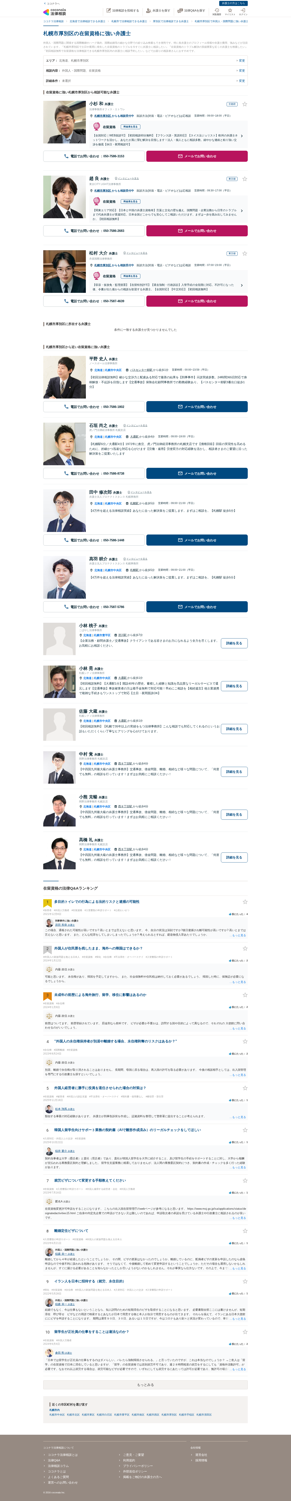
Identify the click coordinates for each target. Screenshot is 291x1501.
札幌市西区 (153, 1414)
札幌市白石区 (104, 1414)
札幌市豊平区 (102, 635)
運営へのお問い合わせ (63, 1482)
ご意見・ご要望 (133, 1454)
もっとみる (145, 1385)
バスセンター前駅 (141, 369)
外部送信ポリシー (135, 1471)
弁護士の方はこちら (233, 3)
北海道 (98, 370)
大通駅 (134, 436)
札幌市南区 (138, 1414)
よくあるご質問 (58, 1477)
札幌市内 (54, 1410)
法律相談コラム (58, 1466)
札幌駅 (134, 503)
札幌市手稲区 (186, 1414)
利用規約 (129, 1460)
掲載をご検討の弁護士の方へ (142, 1477)
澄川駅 (122, 635)
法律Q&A (54, 1460)
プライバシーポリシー (138, 1466)
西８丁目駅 (125, 763)
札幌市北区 (73, 1414)
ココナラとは (57, 1471)
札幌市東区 (88, 1414)
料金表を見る (131, 126)
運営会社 (201, 1454)
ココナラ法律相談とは (63, 1454)
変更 (242, 60)
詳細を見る (234, 643)
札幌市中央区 (113, 370)
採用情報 (201, 1460)
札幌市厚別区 (103, 115)
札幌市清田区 (204, 1414)
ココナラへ (53, 3)
